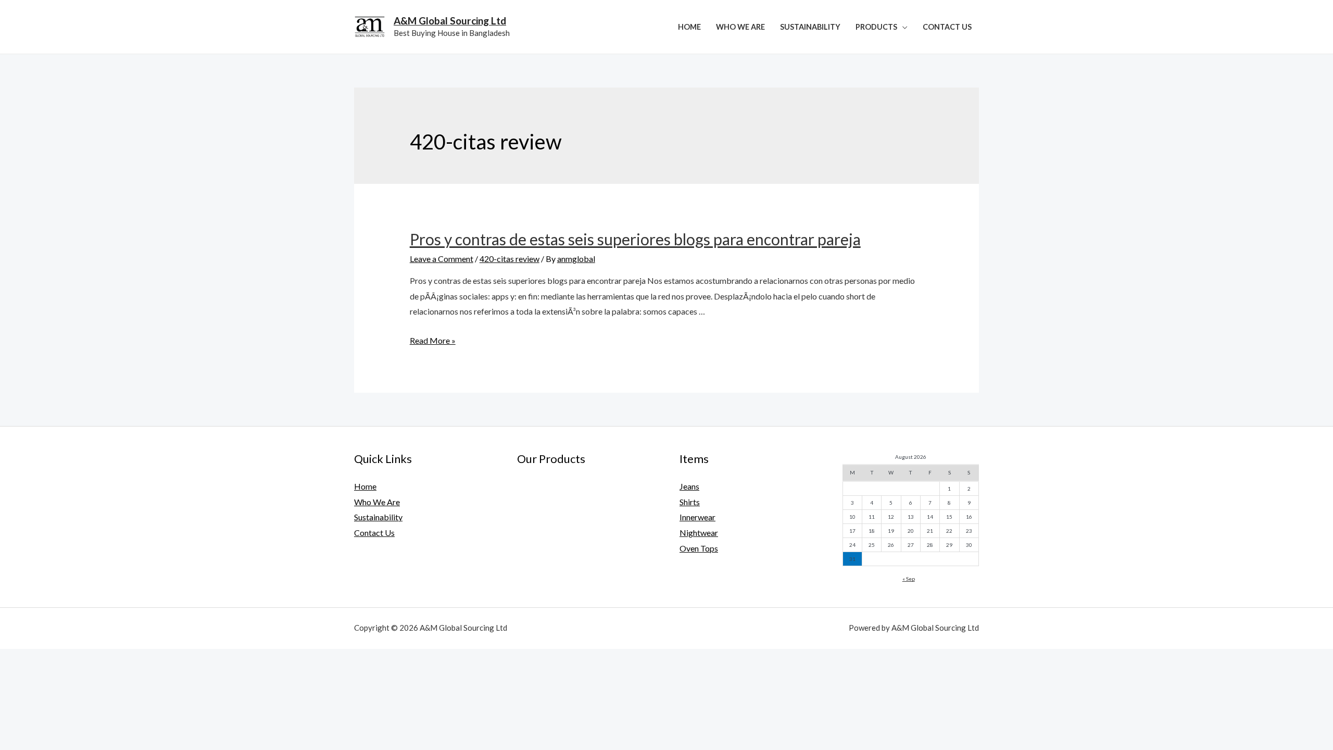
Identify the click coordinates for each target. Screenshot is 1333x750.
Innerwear (697, 517)
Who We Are (740, 26)
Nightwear (699, 533)
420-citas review (509, 259)
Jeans (689, 486)
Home (689, 26)
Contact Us (947, 26)
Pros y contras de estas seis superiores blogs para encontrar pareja (635, 239)
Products (876, 26)
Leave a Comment (441, 259)
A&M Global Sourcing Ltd (450, 21)
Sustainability (810, 26)
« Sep (908, 579)
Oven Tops (699, 548)
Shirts (690, 502)
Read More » (433, 340)
